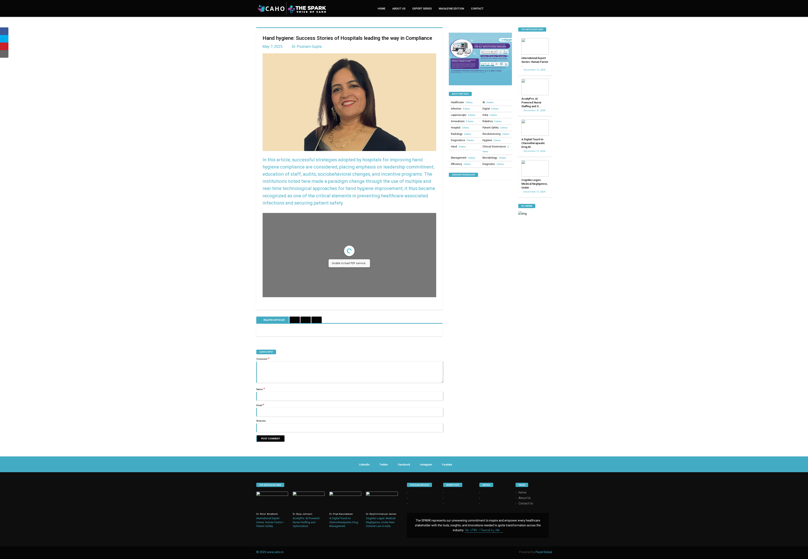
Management (463, 157)
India (489, 115)
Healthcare (462, 102)
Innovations (462, 121)
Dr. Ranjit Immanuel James (381, 514)
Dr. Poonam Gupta (307, 46)
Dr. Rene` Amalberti (267, 514)
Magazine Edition (451, 8)
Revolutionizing (495, 133)
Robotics (492, 121)
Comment (263, 359)
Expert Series (422, 8)
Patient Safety (495, 127)
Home (381, 8)
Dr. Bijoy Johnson (302, 514)
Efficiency (461, 164)
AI (488, 102)
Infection (460, 108)
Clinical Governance (495, 149)
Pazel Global (544, 552)
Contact (477, 8)
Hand (458, 146)
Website (261, 421)
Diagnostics (462, 140)
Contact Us (525, 503)
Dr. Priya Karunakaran (341, 514)
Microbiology (494, 157)
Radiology (461, 133)
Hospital (460, 127)
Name (260, 389)
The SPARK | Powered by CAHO (483, 530)
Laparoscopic (463, 115)
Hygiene (491, 140)
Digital (490, 108)
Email (260, 405)
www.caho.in (275, 552)
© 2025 (261, 552)
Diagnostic (493, 164)
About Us (398, 8)
